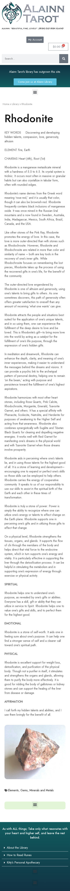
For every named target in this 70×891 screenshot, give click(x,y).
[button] (35, 92)
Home (6, 104)
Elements (13, 790)
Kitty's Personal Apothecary (23, 862)
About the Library (17, 848)
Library (15, 104)
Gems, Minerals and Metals (37, 790)
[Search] (63, 58)
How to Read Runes (19, 855)
